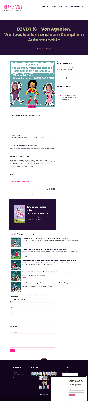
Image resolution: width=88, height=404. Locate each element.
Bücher (60, 6)
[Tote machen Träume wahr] (38, 373)
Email (11, 313)
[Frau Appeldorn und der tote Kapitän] (45, 378)
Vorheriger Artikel (27, 195)
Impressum (15, 379)
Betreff (11, 301)
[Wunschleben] (48, 387)
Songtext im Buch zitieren (67, 93)
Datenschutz (15, 381)
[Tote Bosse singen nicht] (41, 373)
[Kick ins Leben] (40, 387)
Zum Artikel (25, 245)
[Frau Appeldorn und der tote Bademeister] (42, 378)
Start (43, 6)
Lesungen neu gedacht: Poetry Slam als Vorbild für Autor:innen (39, 271)
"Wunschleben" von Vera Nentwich (17, 178)
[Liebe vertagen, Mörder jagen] (35, 373)
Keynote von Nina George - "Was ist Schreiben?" (19, 181)
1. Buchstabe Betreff (14, 326)
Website (11, 320)
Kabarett (67, 6)
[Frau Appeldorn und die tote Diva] (48, 378)
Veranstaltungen (75, 6)
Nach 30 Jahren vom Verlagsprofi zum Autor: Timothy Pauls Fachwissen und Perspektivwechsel (48, 283)
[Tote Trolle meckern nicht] (44, 373)
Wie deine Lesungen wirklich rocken (69, 97)
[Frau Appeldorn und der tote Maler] (40, 378)
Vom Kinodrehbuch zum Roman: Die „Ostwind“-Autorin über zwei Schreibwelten (44, 249)
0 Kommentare (19, 112)
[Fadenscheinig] (42, 383)
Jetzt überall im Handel (31, 222)
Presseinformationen (17, 377)
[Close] (86, 377)
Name (11, 307)
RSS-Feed (15, 372)
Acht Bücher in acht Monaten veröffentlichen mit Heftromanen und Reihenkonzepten (45, 238)
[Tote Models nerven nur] (32, 373)
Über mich (54, 6)
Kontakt (14, 383)
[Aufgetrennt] (45, 383)
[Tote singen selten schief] (52, 373)
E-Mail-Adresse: (60, 71)
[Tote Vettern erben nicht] (55, 373)
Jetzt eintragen (61, 77)
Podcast (47, 49)
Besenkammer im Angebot (67, 99)
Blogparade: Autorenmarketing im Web (69, 90)
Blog (48, 6)
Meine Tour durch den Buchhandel (69, 95)
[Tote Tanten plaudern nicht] (46, 373)
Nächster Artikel (37, 195)
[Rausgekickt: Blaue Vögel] (44, 387)
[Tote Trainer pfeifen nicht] (49, 373)
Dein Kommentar (13, 332)
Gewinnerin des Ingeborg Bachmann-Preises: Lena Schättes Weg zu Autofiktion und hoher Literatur (49, 260)
